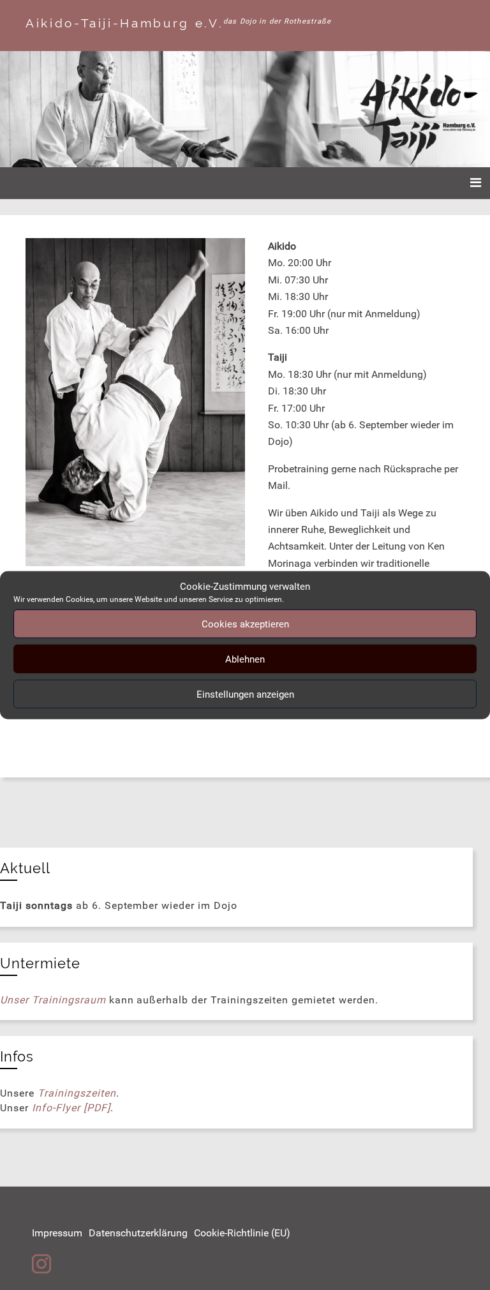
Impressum (57, 1233)
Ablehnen (245, 658)
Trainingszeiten (76, 1093)
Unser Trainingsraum (52, 1000)
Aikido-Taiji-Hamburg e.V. (124, 23)
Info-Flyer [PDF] (71, 1108)
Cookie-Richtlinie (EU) (242, 1233)
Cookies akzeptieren (245, 623)
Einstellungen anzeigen (245, 694)
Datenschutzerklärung (138, 1233)
